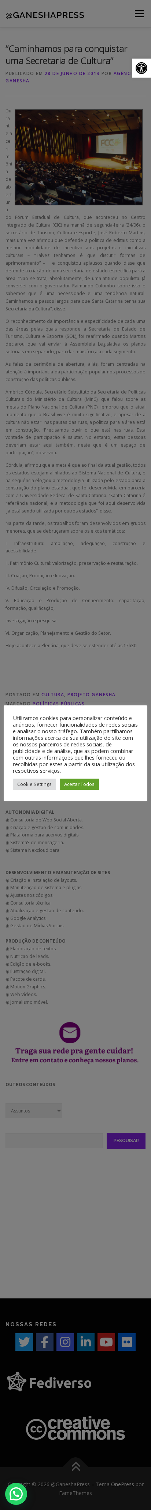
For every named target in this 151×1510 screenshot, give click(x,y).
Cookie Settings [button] (34, 784)
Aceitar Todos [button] (79, 784)
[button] (141, 68)
